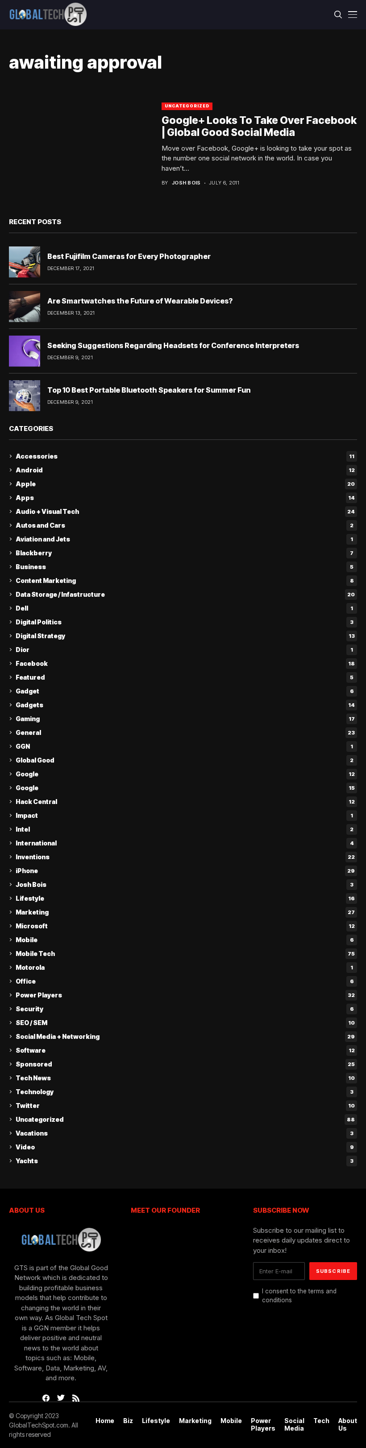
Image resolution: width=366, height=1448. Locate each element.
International (185, 843)
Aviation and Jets (184, 539)
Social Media (294, 1424)
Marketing (185, 912)
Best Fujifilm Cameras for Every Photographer (129, 256)
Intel (185, 829)
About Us (347, 1424)
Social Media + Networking (185, 1036)
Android (185, 470)
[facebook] (46, 1398)
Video (185, 1147)
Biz (128, 1420)
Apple (185, 484)
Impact (184, 815)
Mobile (185, 939)
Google (185, 774)
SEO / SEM (185, 1022)
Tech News (185, 1078)
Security (185, 1009)
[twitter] (61, 1398)
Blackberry (185, 553)
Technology (185, 1091)
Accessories (185, 456)
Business (185, 566)
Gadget (185, 691)
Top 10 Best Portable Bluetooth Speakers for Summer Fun (148, 390)
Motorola (184, 967)
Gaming (185, 718)
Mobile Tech (185, 953)
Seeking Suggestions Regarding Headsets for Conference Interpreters (173, 345)
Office (185, 981)
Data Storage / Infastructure (185, 594)
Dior (184, 649)
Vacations (185, 1133)
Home (105, 1420)
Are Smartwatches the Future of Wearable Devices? (140, 300)
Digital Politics (185, 622)
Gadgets (185, 705)
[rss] (75, 1398)
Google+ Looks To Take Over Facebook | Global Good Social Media (259, 126)
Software (185, 1050)
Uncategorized (187, 105)
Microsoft (185, 926)
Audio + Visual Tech (185, 511)
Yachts (185, 1161)
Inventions (185, 857)
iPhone (185, 870)
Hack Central (185, 801)
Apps (185, 497)
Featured (185, 677)
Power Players (185, 995)
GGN (184, 746)
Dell (184, 608)
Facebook (185, 663)
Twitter (185, 1105)
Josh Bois (186, 183)
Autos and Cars (185, 525)
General (185, 732)
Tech (321, 1420)
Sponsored (185, 1064)
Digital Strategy (185, 636)
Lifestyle (185, 898)
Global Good (185, 760)
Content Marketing (185, 580)
